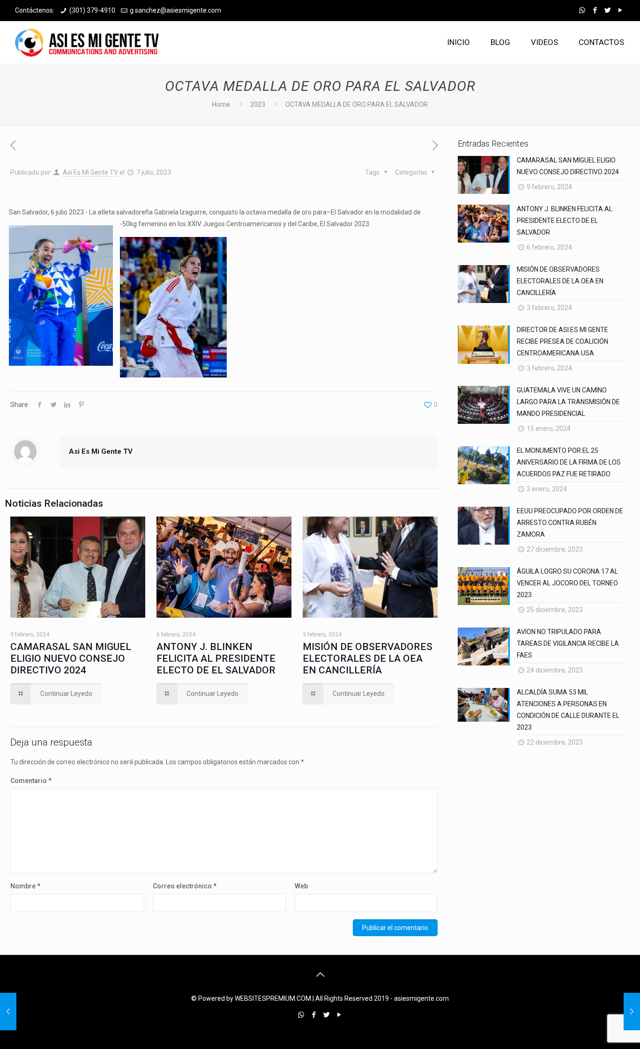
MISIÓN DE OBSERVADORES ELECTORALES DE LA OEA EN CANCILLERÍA (367, 658)
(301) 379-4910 (92, 10)
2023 (257, 104)
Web (301, 886)
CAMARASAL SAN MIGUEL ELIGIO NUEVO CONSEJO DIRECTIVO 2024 (70, 658)
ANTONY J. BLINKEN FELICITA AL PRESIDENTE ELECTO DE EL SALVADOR (215, 658)
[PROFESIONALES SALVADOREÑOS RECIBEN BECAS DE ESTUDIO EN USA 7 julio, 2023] (632, 1011)
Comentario (31, 780)
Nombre (25, 886)
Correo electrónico (184, 886)
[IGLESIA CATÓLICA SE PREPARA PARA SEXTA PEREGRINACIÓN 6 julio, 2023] (8, 1011)
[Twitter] (607, 10)
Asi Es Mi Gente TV (90, 172)
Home (221, 104)
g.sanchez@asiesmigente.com (175, 10)
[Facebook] (595, 10)
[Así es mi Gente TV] (89, 42)
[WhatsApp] (582, 10)
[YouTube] (620, 10)
